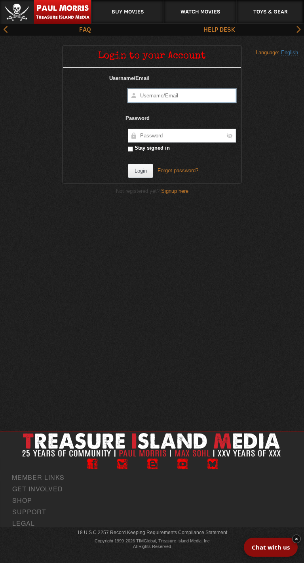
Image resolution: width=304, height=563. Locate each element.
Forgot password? (178, 170)
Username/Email (129, 78)
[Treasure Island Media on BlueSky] (213, 464)
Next (298, 30)
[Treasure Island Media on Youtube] (182, 464)
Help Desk (219, 29)
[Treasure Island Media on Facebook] (92, 464)
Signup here (174, 191)
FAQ (85, 29)
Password (137, 118)
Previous (6, 30)
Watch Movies (200, 11)
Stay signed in (151, 148)
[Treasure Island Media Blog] (152, 464)
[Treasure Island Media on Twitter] (122, 464)
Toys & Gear (270, 11)
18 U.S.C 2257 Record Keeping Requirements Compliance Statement (152, 532)
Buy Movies (128, 11)
